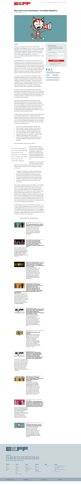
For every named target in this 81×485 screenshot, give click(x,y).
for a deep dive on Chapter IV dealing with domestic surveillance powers (21, 251)
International (27, 470)
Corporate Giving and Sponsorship (59, 469)
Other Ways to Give (57, 471)
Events (36, 468)
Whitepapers (37, 470)
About (42, 2)
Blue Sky (18, 457)
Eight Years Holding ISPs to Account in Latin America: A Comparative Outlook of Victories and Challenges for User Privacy (35, 264)
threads (37, 457)
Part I (37, 231)
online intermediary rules (32, 48)
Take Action (54, 2)
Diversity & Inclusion (19, 473)
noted (28, 123)
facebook (11, 457)
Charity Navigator (20, 460)
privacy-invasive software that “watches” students (32, 384)
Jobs (16, 471)
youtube (22, 457)
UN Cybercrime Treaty (23, 408)
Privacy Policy (44, 479)
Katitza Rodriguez (18, 12)
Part (30, 233)
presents (27, 335)
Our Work (49, 2)
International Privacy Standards (53, 72)
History (17, 469)
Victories (17, 468)
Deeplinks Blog (28, 222)
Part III (24, 252)
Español (16, 44)
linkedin (30, 457)
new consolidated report (30, 276)
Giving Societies (56, 468)
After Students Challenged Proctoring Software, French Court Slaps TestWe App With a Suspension (34, 379)
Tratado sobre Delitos (19, 303)
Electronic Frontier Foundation (22, 4)
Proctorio (27, 393)
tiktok (33, 457)
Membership (8, 469)
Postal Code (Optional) (52, 52)
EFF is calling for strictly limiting (20, 409)
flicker (26, 457)
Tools (58, 2)
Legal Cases (37, 469)
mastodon (7, 457)
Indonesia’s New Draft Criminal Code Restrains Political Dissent (34, 425)
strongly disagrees (35, 83)
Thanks (60, 479)
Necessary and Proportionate (53, 79)
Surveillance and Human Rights (53, 77)
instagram (15, 457)
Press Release (28, 351)
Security (7, 468)
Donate (64, 2)
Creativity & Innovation (28, 468)
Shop (61, 2)
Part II (21, 250)
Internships (17, 470)
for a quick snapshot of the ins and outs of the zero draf (33, 232)
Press (7, 470)
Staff (16, 472)
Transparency (27, 469)
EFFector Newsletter (38, 471)
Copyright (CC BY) (10, 479)
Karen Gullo (34, 283)
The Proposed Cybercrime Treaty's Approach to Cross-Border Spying (34, 225)
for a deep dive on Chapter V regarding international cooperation (20, 253)
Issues (45, 2)
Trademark (25, 479)
